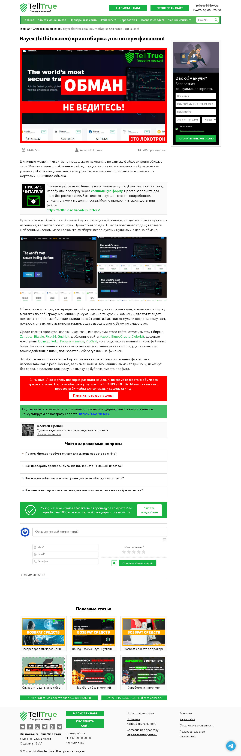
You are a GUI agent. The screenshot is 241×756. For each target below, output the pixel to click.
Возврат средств (152, 20)
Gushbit (63, 337)
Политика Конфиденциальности (141, 721)
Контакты (186, 713)
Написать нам (128, 8)
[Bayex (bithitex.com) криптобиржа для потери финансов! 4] (93, 269)
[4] (138, 552)
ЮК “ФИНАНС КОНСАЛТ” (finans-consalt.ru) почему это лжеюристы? (134, 698)
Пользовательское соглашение (192, 734)
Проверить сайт (170, 8)
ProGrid (91, 341)
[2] (128, 552)
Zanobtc (26, 337)
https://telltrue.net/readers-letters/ (73, 210)
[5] (143, 552)
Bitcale (39, 337)
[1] (123, 552)
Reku (55, 341)
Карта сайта (187, 719)
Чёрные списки (178, 20)
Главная (29, 20)
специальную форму (107, 191)
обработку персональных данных (192, 130)
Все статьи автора (49, 434)
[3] (133, 552)
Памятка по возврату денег (93, 395)
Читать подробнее (149, 510)
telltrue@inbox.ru (207, 5)
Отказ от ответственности (197, 725)
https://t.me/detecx (94, 414)
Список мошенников (52, 20)
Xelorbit (138, 337)
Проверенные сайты (83, 20)
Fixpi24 (51, 337)
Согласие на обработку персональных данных (142, 732)
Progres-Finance (72, 341)
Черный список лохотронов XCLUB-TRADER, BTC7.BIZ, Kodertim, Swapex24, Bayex (61, 698)
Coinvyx (44, 341)
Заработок (127, 20)
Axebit (105, 337)
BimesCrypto (121, 337)
